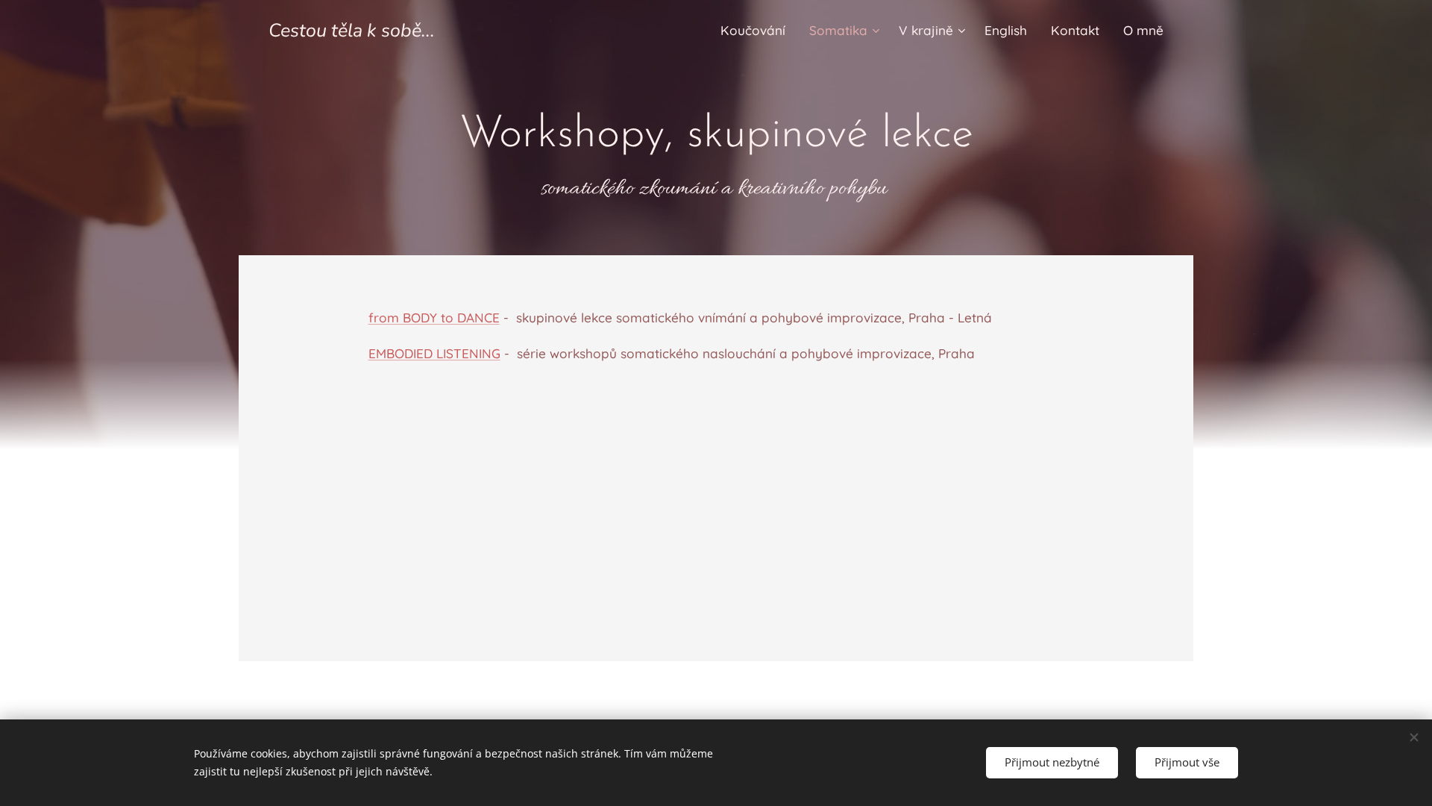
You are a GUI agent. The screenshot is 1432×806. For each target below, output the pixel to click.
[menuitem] (757, 30)
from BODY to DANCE (434, 317)
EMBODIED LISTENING (434, 353)
